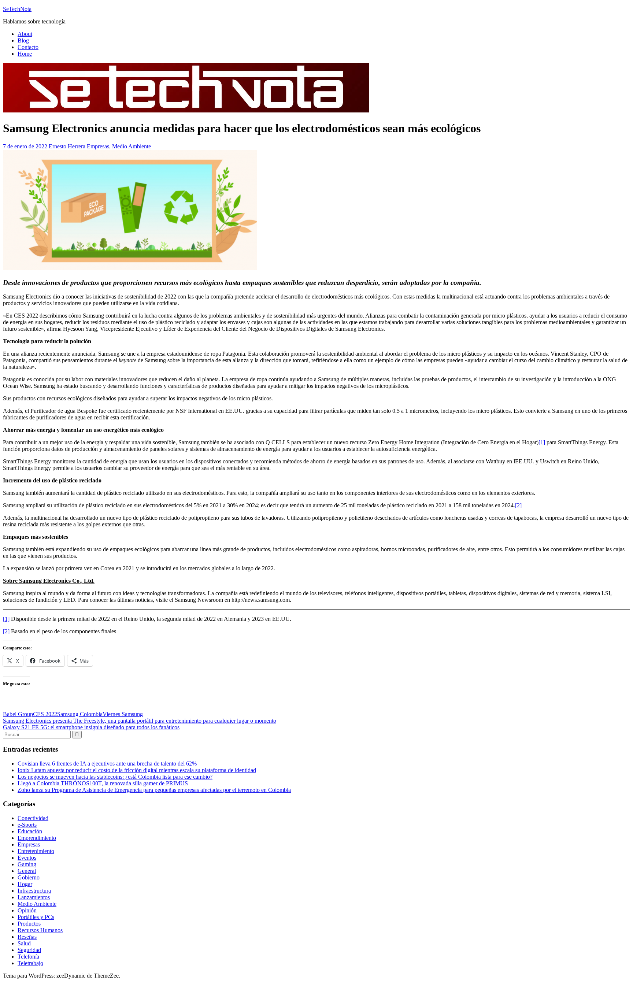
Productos (29, 923)
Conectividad (33, 818)
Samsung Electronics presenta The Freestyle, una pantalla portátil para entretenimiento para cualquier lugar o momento (139, 721)
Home (25, 54)
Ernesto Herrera (67, 146)
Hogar (25, 884)
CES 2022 (45, 714)
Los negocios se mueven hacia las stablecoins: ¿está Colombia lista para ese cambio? (115, 777)
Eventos (27, 858)
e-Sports (27, 825)
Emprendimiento (37, 838)
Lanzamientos (34, 897)
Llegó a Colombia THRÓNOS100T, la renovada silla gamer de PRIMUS (103, 783)
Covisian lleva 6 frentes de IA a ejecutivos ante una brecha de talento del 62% (107, 763)
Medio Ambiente (131, 146)
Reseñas (27, 937)
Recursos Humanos (40, 930)
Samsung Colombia (80, 714)
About (25, 34)
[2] (518, 505)
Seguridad (29, 950)
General (27, 871)
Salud (24, 943)
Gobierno (29, 877)
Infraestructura (34, 890)
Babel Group (18, 714)
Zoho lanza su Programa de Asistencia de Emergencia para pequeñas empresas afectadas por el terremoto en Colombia (154, 790)
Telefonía (28, 956)
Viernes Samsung (123, 714)
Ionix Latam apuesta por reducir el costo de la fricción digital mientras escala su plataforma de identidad (137, 770)
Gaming (27, 864)
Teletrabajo (30, 963)
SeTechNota (17, 9)
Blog (23, 40)
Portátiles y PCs (36, 917)
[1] (541, 442)
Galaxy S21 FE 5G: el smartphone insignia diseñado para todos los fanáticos (91, 727)
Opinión (27, 910)
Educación (30, 831)
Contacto (28, 47)
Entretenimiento (36, 851)
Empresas (98, 146)
